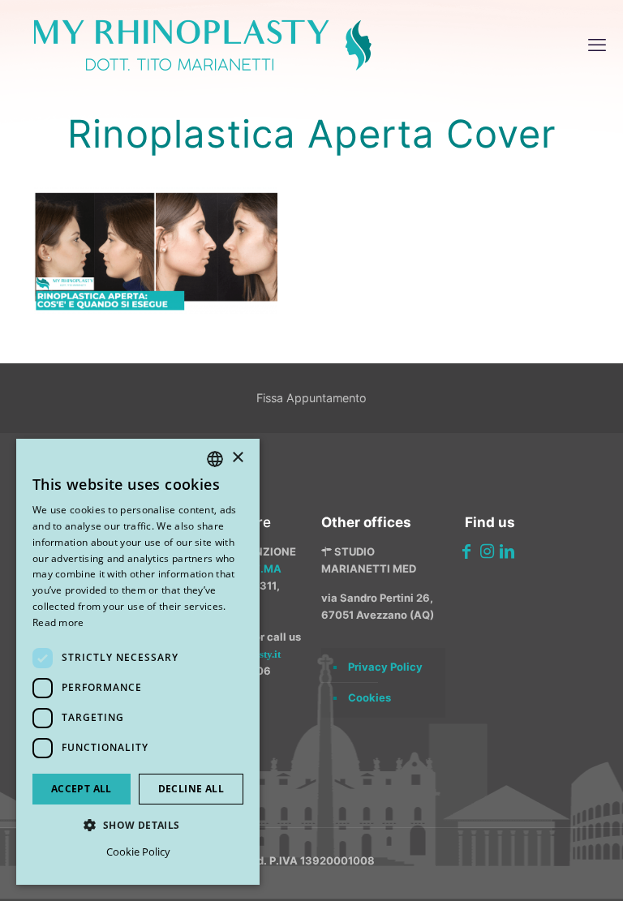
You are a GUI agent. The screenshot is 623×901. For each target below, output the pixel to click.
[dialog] (138, 662)
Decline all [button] (191, 789)
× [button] (237, 458)
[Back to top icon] (525, 868)
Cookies (369, 697)
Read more (58, 622)
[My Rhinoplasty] (202, 44)
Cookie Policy (138, 851)
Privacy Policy (385, 666)
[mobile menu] (597, 44)
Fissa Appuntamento (311, 398)
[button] (137, 825)
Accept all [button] (81, 789)
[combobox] (215, 459)
